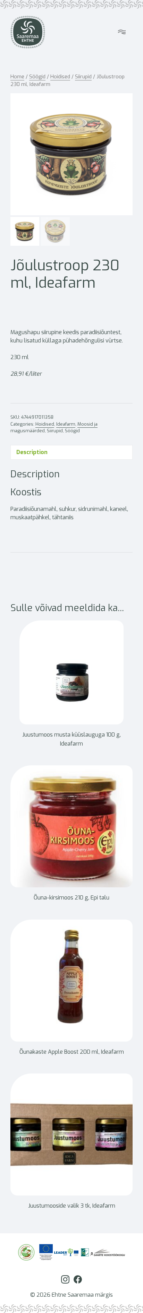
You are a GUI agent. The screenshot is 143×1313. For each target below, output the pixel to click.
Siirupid (83, 76)
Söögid (37, 76)
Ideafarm (65, 424)
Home (17, 76)
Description (32, 452)
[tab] (71, 452)
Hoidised (60, 76)
